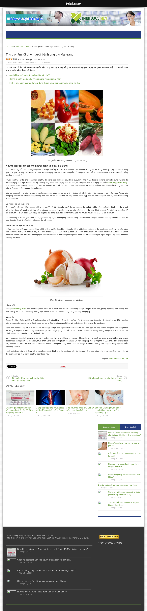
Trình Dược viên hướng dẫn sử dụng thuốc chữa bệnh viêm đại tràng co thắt (44, 83)
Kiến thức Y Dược (23, 46)
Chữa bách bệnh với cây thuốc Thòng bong (105, 378)
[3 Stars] (11, 59)
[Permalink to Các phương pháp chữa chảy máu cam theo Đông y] (80, 404)
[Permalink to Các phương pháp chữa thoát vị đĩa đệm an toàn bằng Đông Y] (50, 404)
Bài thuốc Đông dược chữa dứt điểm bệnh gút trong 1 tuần (28, 378)
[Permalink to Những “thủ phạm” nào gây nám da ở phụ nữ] (102, 450)
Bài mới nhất (130, 427)
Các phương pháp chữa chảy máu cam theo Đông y (80, 408)
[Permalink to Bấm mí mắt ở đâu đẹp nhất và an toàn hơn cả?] (102, 460)
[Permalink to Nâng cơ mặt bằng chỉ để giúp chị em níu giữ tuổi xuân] (102, 471)
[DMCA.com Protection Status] (109, 538)
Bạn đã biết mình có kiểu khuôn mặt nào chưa (117, 485)
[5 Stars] (16, 59)
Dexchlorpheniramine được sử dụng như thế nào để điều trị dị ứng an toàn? (19, 410)
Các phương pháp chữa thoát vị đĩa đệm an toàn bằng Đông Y (50, 410)
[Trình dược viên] (73, 24)
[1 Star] (7, 59)
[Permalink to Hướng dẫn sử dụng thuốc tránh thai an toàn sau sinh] (11, 598)
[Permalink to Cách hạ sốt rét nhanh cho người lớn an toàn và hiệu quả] (11, 566)
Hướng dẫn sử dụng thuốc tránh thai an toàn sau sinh (42, 591)
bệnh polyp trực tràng (117, 183)
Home (11, 46)
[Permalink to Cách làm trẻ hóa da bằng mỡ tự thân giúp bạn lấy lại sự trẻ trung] (102, 499)
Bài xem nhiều (109, 427)
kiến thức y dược (18, 309)
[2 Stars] (9, 59)
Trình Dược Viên (38, 536)
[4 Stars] (14, 59)
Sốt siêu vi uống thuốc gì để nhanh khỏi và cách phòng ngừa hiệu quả (108, 410)
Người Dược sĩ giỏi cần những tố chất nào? (29, 75)
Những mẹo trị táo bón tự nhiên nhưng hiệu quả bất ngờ (35, 79)
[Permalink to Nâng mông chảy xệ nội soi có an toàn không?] (102, 481)
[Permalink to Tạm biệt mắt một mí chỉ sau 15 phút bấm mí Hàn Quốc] (102, 509)
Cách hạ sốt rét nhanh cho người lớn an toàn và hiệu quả (43, 560)
